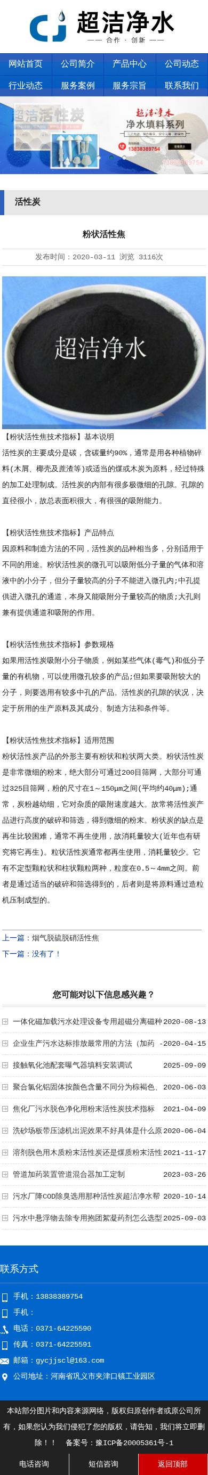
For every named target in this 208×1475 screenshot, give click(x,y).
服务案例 (78, 86)
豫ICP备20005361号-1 (134, 1443)
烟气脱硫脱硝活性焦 (65, 938)
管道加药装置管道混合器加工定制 (69, 1174)
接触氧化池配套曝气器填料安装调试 (72, 1065)
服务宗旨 (130, 86)
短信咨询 (103, 1464)
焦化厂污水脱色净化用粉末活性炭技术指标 (84, 1109)
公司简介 (78, 64)
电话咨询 (34, 1464)
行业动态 (26, 86)
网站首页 (26, 64)
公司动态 (182, 64)
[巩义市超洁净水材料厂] (104, 46)
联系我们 (182, 86)
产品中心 (130, 64)
